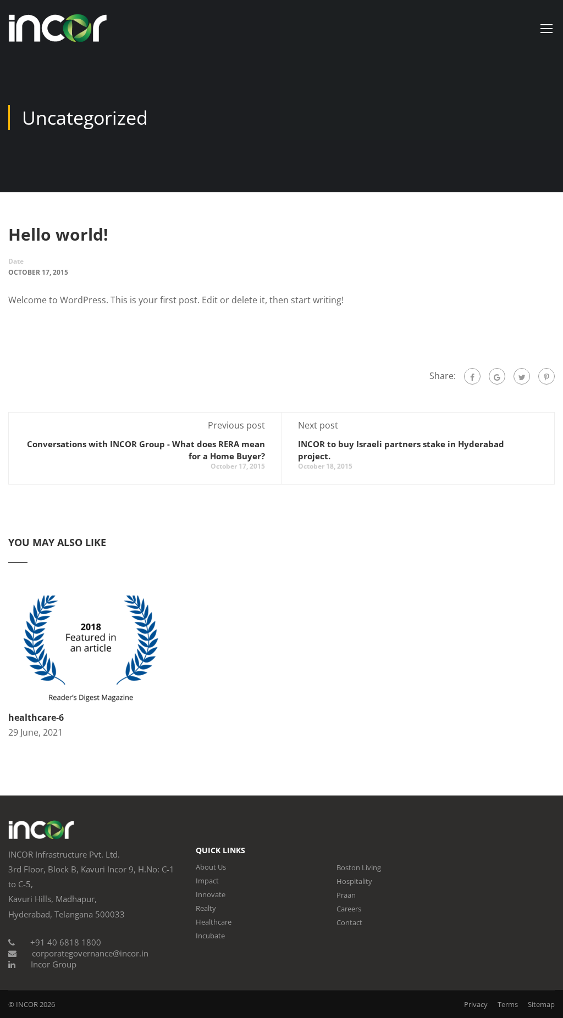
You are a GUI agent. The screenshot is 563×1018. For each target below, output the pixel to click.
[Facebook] (472, 376)
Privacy (476, 1004)
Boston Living (358, 867)
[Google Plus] (497, 376)
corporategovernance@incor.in (90, 953)
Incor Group (53, 964)
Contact (349, 922)
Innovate (210, 894)
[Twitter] (522, 376)
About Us (211, 867)
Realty (206, 908)
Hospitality (354, 881)
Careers (348, 909)
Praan (346, 895)
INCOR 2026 (35, 1004)
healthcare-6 (36, 717)
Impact (207, 881)
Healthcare (213, 922)
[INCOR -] (57, 33)
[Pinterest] (546, 376)
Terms (508, 1004)
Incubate (210, 936)
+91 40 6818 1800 (65, 942)
